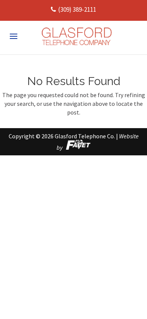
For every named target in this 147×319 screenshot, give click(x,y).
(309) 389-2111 (77, 9)
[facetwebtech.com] (77, 147)
